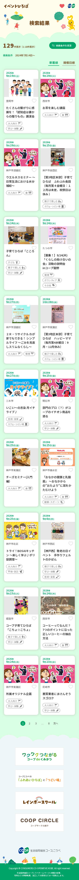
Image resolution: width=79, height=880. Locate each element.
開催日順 (69, 63)
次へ (55, 723)
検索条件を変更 (64, 45)
